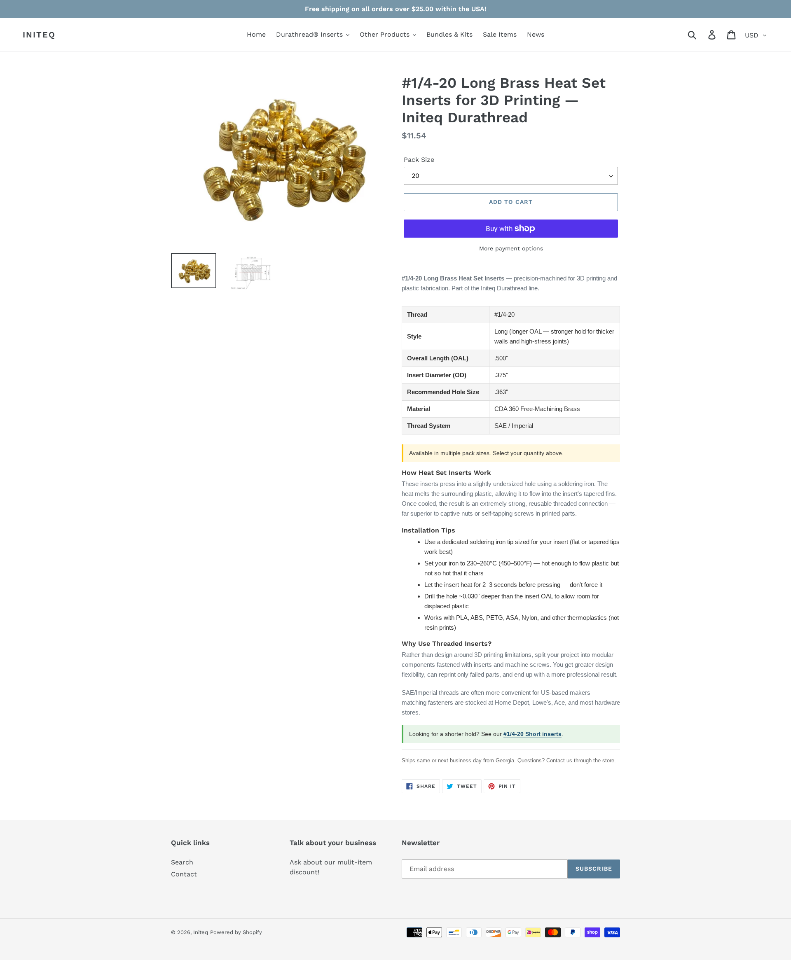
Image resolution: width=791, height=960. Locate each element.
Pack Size (419, 160)
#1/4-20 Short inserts (532, 734)
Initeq (39, 35)
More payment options (511, 248)
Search (182, 862)
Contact (184, 874)
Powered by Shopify (236, 932)
